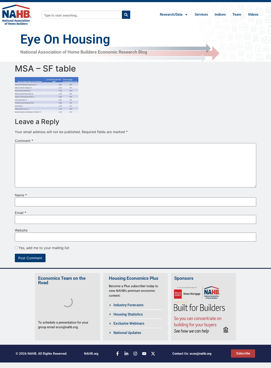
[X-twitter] (153, 353)
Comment (24, 140)
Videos (253, 14)
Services (201, 14)
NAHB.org (91, 354)
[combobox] (82, 15)
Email (20, 212)
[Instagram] (135, 353)
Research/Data (171, 14)
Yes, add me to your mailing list (43, 247)
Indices (220, 14)
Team (236, 14)
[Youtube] (144, 353)
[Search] (126, 15)
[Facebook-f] (117, 353)
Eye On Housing (65, 39)
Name (21, 195)
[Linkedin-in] (126, 353)
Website (21, 230)
